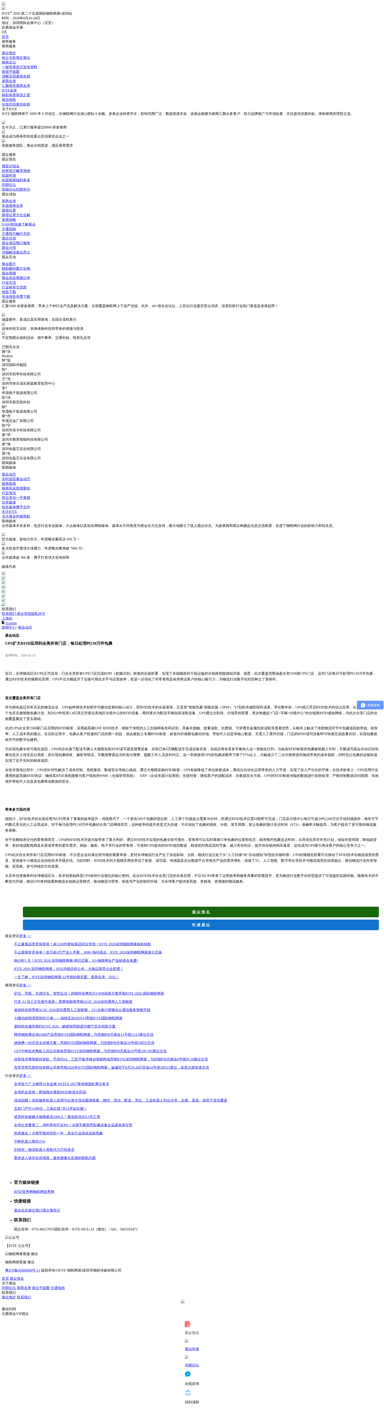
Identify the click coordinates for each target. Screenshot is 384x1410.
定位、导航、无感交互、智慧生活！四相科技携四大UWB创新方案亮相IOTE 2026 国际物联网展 (89, 993)
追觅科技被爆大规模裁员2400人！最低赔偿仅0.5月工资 (57, 1117)
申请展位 (201, 925)
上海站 (7, 618)
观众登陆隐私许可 (31, 614)
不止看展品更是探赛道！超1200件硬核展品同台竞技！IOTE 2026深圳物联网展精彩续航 (82, 944)
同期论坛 (9, 1288)
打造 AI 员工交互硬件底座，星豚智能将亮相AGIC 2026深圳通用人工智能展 (73, 1002)
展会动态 (25, 627)
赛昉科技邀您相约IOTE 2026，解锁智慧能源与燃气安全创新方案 (65, 1026)
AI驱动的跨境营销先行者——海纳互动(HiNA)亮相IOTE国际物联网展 (68, 1018)
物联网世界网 (43, 1192)
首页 (5, 1278)
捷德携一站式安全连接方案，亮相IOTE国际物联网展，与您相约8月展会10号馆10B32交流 (84, 1043)
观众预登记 (51, 1210)
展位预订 (35, 1210)
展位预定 (9, 1297)
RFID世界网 (23, 1192)
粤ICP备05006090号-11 (22, 1270)
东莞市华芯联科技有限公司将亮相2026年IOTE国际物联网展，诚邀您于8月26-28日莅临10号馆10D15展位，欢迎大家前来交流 (111, 1067)
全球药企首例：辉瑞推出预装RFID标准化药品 (50, 1092)
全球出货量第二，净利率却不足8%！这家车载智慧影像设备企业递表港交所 (73, 1125)
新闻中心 (9, 627)
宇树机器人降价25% (29, 1141)
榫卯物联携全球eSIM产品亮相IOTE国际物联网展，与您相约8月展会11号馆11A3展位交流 (84, 1034)
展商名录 (24, 1288)
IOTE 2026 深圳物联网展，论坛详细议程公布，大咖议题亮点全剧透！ (69, 969)
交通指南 (58, 1288)
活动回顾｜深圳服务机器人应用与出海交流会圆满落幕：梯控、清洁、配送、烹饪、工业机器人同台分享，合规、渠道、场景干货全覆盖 (120, 1100)
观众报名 (201, 912)
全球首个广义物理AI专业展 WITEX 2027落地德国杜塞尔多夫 (61, 1084)
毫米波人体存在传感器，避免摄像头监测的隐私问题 (55, 1158)
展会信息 (21, 1210)
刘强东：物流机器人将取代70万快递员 (44, 1150)
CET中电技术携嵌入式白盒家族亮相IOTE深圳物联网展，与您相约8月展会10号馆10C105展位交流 (90, 1051)
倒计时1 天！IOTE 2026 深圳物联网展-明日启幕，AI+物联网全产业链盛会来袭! (76, 960)
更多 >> (25, 936)
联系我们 (9, 614)
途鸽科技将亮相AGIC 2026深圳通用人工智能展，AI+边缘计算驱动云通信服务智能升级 (82, 1010)
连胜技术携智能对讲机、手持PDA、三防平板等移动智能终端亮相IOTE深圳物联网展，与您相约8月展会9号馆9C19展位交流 (111, 1059)
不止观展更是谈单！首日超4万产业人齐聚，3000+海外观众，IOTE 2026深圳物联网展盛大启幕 (88, 952)
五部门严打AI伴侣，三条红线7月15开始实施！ (50, 1108)
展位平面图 (41, 1288)
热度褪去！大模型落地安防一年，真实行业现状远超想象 (58, 1133)
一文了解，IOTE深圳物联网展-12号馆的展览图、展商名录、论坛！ (66, 977)
